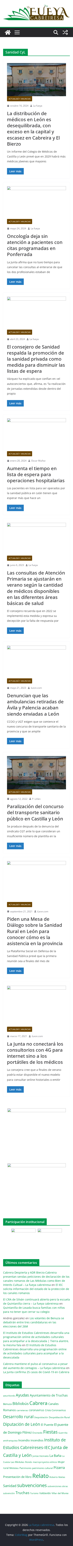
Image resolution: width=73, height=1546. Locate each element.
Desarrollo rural (18, 1416)
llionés (28, 1462)
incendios (37, 1440)
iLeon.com (36, 687)
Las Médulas (17, 1461)
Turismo (34, 1493)
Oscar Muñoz (38, 460)
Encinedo (37, 1432)
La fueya (37, 105)
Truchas (22, 1492)
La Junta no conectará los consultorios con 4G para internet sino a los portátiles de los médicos (35, 1053)
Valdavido (45, 1493)
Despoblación (41, 1417)
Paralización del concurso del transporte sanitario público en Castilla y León (35, 812)
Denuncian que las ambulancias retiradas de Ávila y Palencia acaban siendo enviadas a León (35, 704)
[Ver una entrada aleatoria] (65, 32)
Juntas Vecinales (41, 1455)
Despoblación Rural (59, 1417)
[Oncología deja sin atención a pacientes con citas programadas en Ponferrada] (36, 202)
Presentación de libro (17, 1477)
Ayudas (22, 1395)
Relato (40, 1476)
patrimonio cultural (42, 1468)
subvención (9, 1493)
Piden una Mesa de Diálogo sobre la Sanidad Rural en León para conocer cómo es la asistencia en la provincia (35, 931)
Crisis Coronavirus (55, 1410)
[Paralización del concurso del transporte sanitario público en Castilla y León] (36, 772)
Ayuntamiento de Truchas (49, 1395)
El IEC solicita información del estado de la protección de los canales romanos (36, 1289)
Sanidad (9, 1485)
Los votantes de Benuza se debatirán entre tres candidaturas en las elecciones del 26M (33, 1322)
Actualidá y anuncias (20, 98)
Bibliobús (20, 1403)
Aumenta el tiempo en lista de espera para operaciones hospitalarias (36, 474)
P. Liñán (36, 799)
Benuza (7, 1404)
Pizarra (59, 1467)
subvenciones (32, 1485)
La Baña (55, 1455)
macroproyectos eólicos (45, 1462)
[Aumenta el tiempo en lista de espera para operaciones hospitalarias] (36, 434)
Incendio (24, 1440)
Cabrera (38, 1403)
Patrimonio (25, 1468)
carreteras (22, 1410)
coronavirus (36, 1410)
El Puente (47, 1425)
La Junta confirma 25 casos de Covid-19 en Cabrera (36, 1372)
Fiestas (50, 1432)
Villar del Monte (60, 1493)
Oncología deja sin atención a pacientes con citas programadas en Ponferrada (34, 245)
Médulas (14, 1468)
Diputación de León (21, 1424)
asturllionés (9, 1395)
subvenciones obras (57, 1486)
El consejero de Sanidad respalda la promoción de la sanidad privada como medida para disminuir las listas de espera (36, 358)
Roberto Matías (57, 1477)
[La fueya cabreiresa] (7, 32)
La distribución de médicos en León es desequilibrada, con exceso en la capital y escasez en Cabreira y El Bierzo (33, 128)
